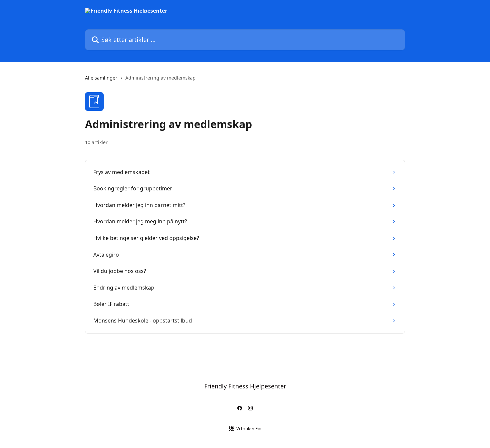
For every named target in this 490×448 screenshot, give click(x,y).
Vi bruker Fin (248, 428)
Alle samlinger (101, 78)
